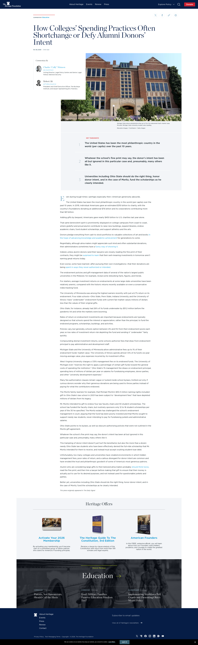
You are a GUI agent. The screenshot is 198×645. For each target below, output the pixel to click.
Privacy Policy (39, 636)
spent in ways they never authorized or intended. (88, 267)
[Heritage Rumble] (158, 636)
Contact (42, 628)
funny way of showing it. (106, 247)
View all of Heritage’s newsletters (125, 623)
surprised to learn (91, 255)
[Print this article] (175, 15)
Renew (98, 4)
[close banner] (195, 642)
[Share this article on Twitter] (155, 15)
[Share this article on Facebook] (162, 15)
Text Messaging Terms (52, 636)
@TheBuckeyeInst (49, 84)
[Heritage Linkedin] (154, 636)
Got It (124, 642)
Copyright (65, 636)
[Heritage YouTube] (163, 636)
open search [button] (178, 4)
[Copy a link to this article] (168, 15)
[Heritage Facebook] (145, 636)
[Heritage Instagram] (150, 636)
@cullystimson (48, 70)
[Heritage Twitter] (137, 636)
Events (89, 4)
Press (106, 4)
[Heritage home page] (35, 614)
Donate (189, 4)
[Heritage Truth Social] (141, 636)
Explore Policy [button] (164, 4)
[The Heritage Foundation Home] (12, 4)
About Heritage (76, 4)
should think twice (140, 467)
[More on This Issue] (118, 575)
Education (45, 17)
